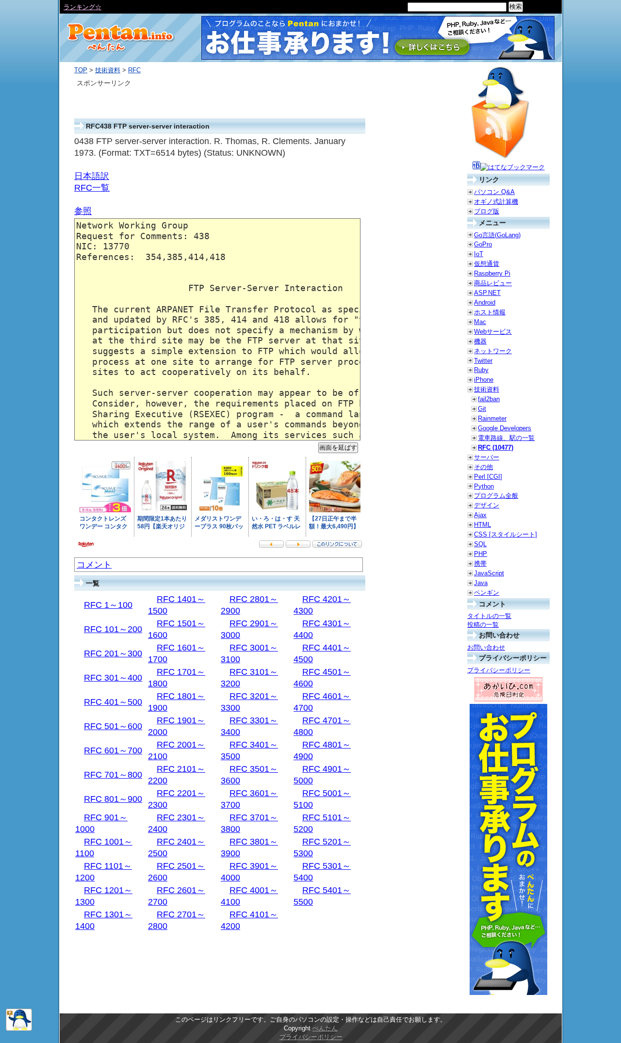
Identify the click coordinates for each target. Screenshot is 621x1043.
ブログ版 (486, 211)
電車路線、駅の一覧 (506, 437)
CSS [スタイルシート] (505, 534)
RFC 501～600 (113, 726)
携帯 (480, 563)
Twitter (483, 360)
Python (484, 486)
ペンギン (486, 592)
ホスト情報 (490, 312)
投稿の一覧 (483, 624)
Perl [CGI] (488, 476)
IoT (478, 254)
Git (482, 408)
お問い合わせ (486, 647)
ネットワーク (493, 351)
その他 (483, 467)
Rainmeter (492, 418)
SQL (480, 544)
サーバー (486, 457)
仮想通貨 (486, 263)
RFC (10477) (495, 447)
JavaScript (489, 573)
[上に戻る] (19, 1028)
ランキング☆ (82, 7)
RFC (134, 70)
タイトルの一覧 (489, 615)
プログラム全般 (496, 495)
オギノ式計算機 (496, 201)
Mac (480, 322)
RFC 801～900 (113, 799)
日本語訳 (91, 176)
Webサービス (493, 331)
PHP (480, 553)
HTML (482, 524)
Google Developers (504, 428)
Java (481, 583)
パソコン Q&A (494, 192)
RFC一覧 (92, 188)
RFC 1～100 (108, 605)
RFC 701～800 (113, 775)
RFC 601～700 (113, 750)
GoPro (483, 244)
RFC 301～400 (113, 678)
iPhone (483, 379)
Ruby (481, 370)
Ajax (480, 515)
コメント (94, 565)
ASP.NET (487, 292)
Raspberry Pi (492, 273)
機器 (480, 341)
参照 (83, 211)
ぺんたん (325, 1028)
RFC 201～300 (113, 653)
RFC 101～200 (113, 629)
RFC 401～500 (113, 702)
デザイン (486, 505)
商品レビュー (493, 283)
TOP (80, 70)
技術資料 (107, 70)
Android (484, 302)
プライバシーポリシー (498, 670)
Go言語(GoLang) (497, 235)
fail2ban (489, 399)
